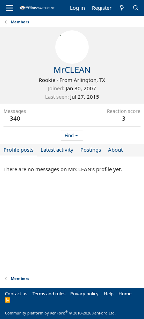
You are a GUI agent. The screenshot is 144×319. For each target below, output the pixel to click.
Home (124, 293)
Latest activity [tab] (57, 149)
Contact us (16, 293)
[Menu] (9, 8)
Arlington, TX (89, 79)
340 (15, 118)
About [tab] (115, 149)
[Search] (136, 7)
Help (109, 293)
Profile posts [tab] (18, 149)
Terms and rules (49, 293)
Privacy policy (84, 293)
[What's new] (122, 7)
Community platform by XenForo (60, 313)
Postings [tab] (90, 149)
